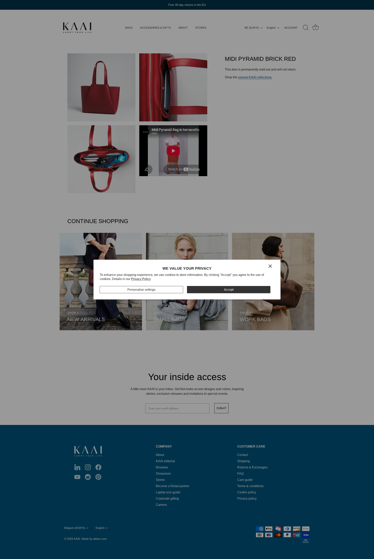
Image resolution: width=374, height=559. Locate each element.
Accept (229, 289)
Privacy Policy (141, 279)
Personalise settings (141, 289)
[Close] (270, 265)
